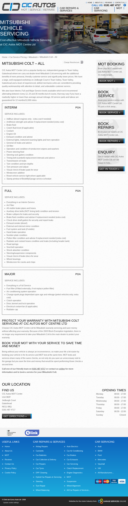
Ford (100, 455)
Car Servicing (101, 9)
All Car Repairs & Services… (78, 490)
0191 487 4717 (106, 5)
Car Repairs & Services (69, 9)
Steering (39, 481)
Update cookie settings (11, 503)
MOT (119, 8)
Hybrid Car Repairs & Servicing (48, 477)
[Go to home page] (29, 7)
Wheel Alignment (73, 486)
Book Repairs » (109, 141)
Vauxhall (101, 464)
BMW (100, 451)
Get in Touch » (109, 169)
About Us (98, 2)
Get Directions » (15, 416)
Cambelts (40, 451)
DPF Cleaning (41, 473)
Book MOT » (107, 80)
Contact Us (119, 2)
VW (99, 468)
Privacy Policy (10, 468)
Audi (99, 446)
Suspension (71, 481)
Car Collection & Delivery (46, 459)
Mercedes (102, 459)
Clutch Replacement (75, 468)
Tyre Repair (40, 486)
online (62, 369)
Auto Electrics (72, 446)
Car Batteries (41, 455)
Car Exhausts (72, 459)
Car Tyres (40, 468)
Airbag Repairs (42, 446)
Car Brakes (71, 455)
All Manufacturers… (106, 473)
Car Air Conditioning (75, 451)
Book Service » (109, 112)
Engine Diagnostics (74, 473)
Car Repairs (41, 464)
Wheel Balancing (42, 490)
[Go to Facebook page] (125, 5)
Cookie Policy (10, 473)
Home (90, 2)
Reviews (108, 2)
